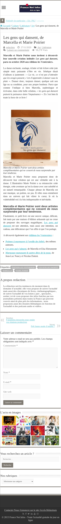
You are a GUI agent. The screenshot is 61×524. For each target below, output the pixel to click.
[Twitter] (28, 514)
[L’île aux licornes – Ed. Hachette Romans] (38, 430)
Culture (15, 25)
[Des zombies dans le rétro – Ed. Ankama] (9, 430)
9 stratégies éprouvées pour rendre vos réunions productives (20, 320)
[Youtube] (34, 514)
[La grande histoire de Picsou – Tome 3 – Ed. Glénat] (38, 440)
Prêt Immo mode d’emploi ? (43, 325)
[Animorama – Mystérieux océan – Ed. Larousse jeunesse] (23, 440)
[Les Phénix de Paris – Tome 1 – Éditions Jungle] (23, 430)
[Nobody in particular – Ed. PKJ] (52, 420)
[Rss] (23, 514)
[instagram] (37, 514)
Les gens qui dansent (48, 267)
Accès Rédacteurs (48, 510)
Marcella (7, 270)
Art (32, 25)
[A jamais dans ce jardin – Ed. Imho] (52, 440)
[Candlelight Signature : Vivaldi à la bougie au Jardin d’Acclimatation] (9, 420)
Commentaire (10, 345)
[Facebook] (26, 514)
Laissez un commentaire (18, 50)
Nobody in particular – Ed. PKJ (20, 20)
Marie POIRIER (22, 270)
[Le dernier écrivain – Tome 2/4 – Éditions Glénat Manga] (52, 430)
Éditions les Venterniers (23, 267)
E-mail (7, 382)
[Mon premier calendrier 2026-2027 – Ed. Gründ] (9, 440)
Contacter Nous (12, 510)
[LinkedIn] (31, 514)
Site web (7, 392)
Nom (6, 372)
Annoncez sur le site (30, 510)
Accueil (6, 25)
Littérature (25, 25)
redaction (10, 47)
